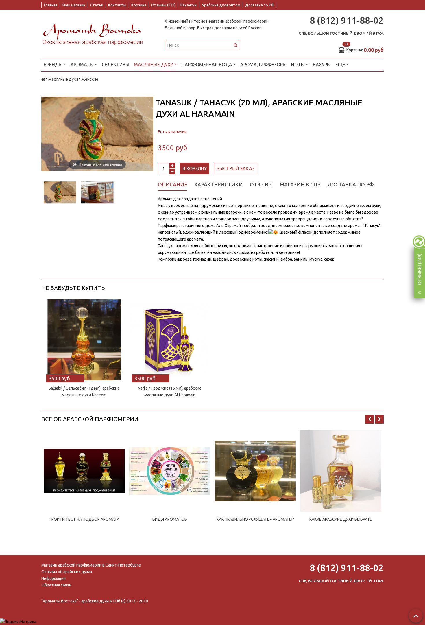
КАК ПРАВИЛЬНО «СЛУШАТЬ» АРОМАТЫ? (255, 519)
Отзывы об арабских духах (66, 571)
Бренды (54, 64)
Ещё (340, 64)
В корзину (194, 168)
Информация (53, 578)
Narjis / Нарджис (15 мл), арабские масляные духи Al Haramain (170, 391)
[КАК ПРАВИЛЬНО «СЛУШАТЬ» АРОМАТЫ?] (255, 471)
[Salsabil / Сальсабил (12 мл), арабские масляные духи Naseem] (84, 339)
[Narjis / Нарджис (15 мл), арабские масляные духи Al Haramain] (169, 339)
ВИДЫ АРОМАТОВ (169, 519)
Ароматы (83, 64)
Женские (89, 79)
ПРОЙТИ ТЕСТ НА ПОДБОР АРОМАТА (84, 519)
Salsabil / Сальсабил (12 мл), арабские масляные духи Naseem (84, 391)
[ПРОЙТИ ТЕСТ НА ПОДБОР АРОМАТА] (84, 471)
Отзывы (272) (163, 5)
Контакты (117, 5)
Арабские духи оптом (221, 5)
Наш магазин (73, 5)
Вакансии (188, 5)
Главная (51, 5)
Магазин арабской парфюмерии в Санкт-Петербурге (91, 565)
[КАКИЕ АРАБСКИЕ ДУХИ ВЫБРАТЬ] (340, 471)
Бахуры (322, 64)
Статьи (96, 5)
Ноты (298, 64)
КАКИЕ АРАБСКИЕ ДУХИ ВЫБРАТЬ (340, 519)
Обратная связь (56, 585)
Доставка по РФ (259, 5)
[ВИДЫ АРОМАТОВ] (169, 471)
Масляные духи (154, 64)
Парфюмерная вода (207, 64)
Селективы (115, 64)
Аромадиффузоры (263, 64)
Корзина (138, 5)
